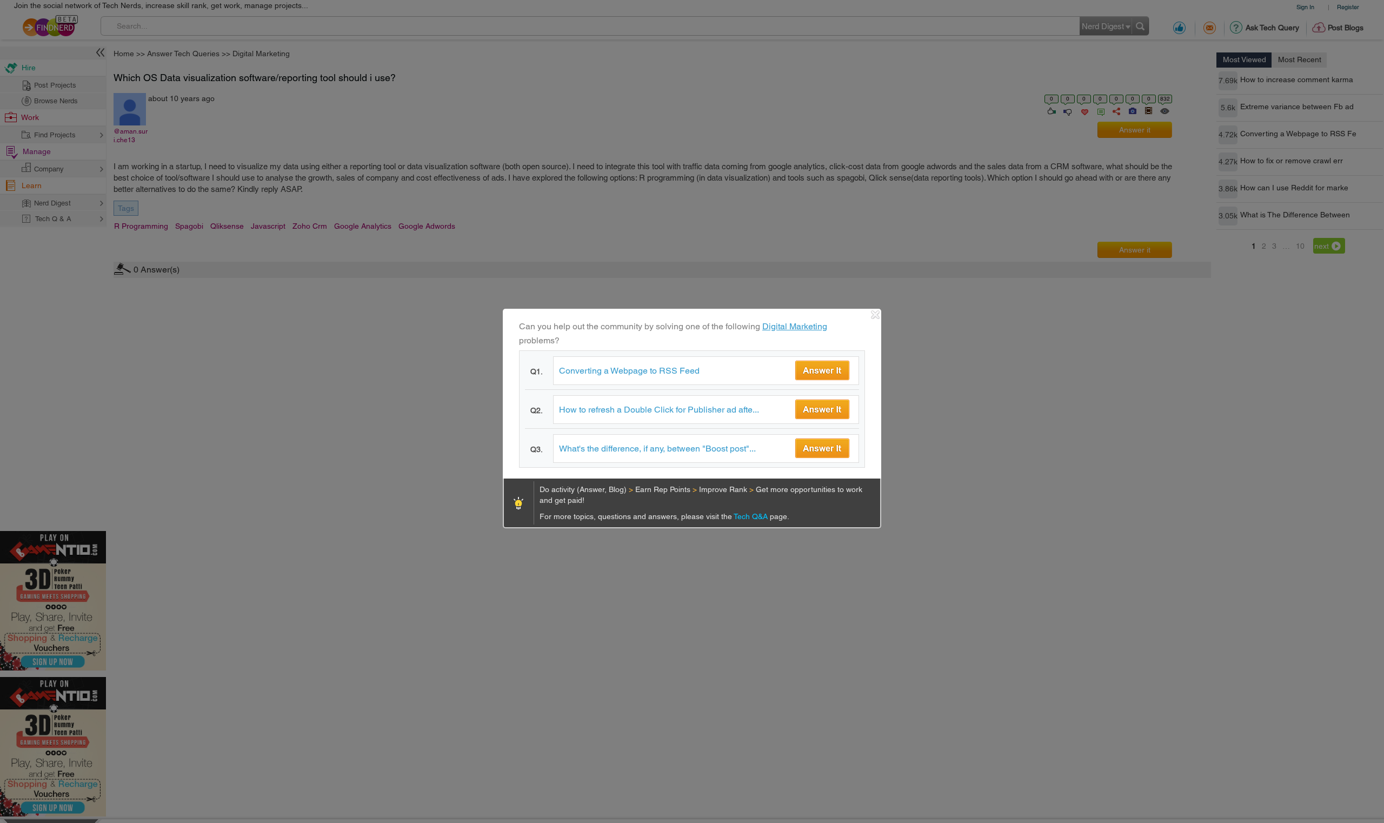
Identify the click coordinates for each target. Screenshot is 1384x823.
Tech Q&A (752, 516)
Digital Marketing (794, 326)
